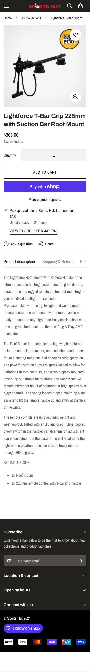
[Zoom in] (75, 97)
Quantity (10, 155)
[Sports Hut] (45, 6)
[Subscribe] (80, 560)
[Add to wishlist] (75, 35)
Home (8, 18)
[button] (80, 6)
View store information (33, 230)
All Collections (31, 18)
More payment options (45, 199)
